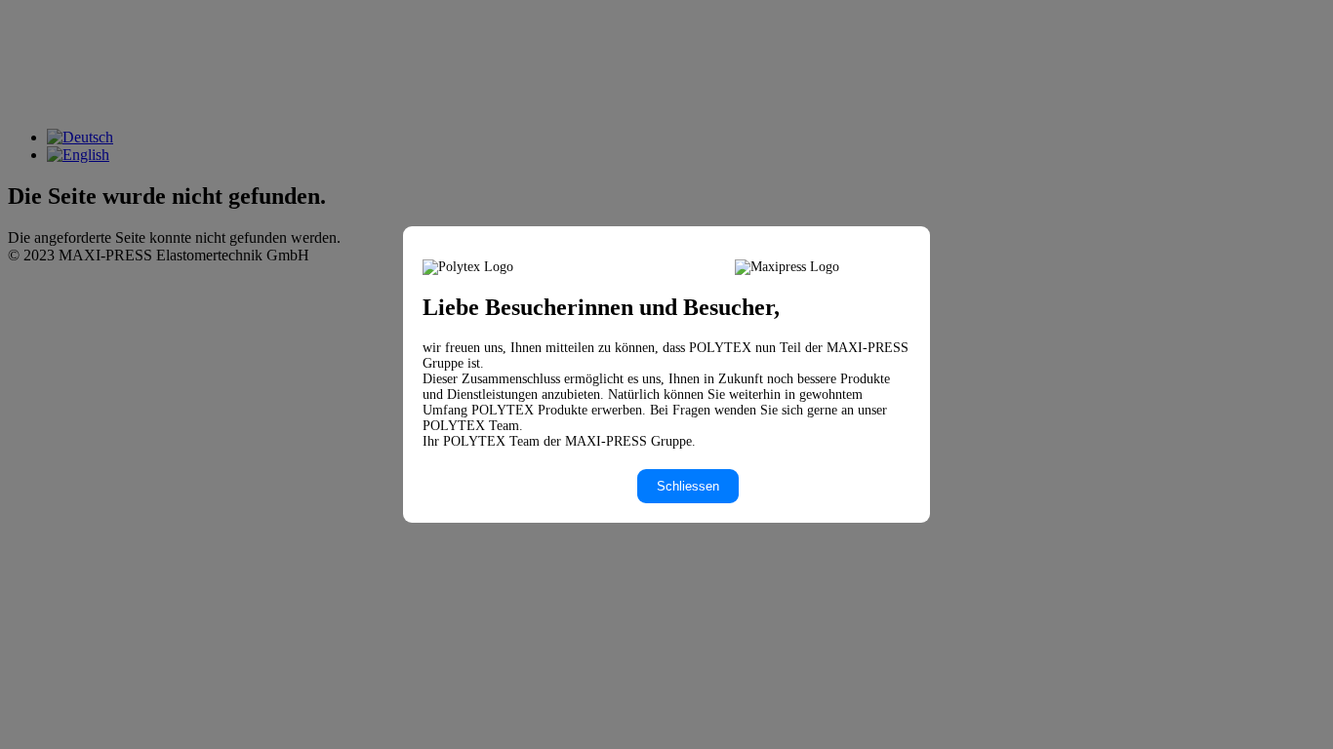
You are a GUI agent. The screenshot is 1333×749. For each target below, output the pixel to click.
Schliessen (688, 486)
